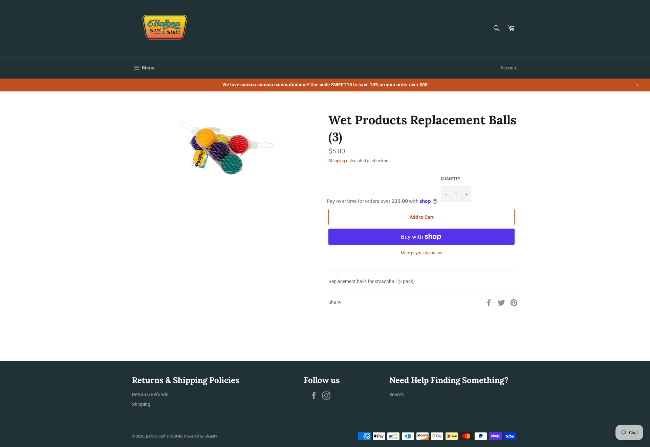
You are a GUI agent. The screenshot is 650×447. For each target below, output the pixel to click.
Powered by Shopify (200, 436)
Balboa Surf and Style (164, 436)
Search (396, 394)
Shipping (336, 160)
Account (509, 67)
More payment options (421, 253)
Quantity (450, 178)
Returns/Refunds (150, 394)
